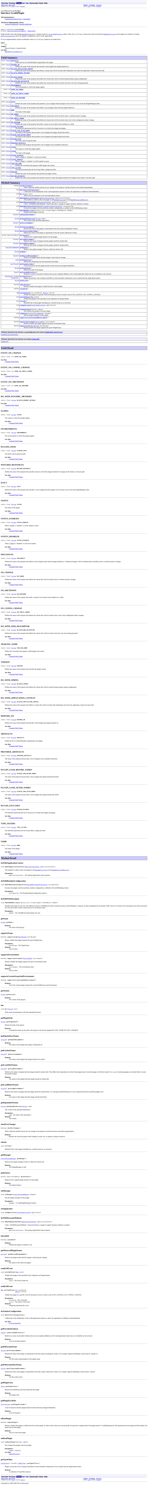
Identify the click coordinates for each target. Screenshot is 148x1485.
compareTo (5, 341)
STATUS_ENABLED (17, 159)
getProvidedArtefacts (28, 272)
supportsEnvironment (27, 322)
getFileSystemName (26, 227)
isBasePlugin (24, 284)
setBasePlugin (25, 309)
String (8, 60)
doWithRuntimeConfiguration (30, 206)
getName (22, 251)
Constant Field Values (12, 362)
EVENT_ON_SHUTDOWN (18, 98)
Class (17, 260)
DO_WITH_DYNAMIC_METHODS (20, 73)
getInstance (24, 235)
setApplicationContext (9, 334)
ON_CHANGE (15, 114)
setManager (24, 313)
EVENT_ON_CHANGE (17, 89)
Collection (8, 276)
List (11, 264)
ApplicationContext (47, 198)
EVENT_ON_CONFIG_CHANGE (20, 93)
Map (18, 293)
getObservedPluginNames (28, 256)
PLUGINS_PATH (16, 139)
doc (21, 194)
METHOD (23, 6)
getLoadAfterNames (26, 239)
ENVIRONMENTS (16, 85)
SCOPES (13, 147)
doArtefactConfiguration (29, 190)
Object (45, 293)
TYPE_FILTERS (16, 168)
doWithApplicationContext (29, 198)
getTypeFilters (25, 276)
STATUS (13, 151)
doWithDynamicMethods (28, 202)
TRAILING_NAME (16, 163)
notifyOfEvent (25, 293)
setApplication (25, 305)
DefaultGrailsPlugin (25, 24)
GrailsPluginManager (12, 247)
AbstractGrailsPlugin (11, 24)
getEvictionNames (26, 223)
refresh (22, 301)
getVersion (24, 280)
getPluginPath (25, 268)
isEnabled (23, 289)
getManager (24, 247)
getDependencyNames (27, 214)
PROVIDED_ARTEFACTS (18, 143)
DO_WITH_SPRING (17, 77)
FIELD (13, 6)
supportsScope (25, 326)
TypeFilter (14, 277)
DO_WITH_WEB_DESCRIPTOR (20, 81)
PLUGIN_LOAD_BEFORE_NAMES (21, 135)
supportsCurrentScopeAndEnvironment (33, 317)
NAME (12, 110)
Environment (40, 322)
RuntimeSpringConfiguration (51, 206)
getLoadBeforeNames (27, 243)
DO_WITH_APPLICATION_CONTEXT (22, 69)
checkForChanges (26, 185)
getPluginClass (25, 260)
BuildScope (35, 326)
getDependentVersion (27, 218)
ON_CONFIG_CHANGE (17, 118)
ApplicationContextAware (13, 19)
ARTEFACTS (15, 60)
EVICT (13, 102)
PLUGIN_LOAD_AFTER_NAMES (20, 130)
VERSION (14, 172)
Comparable (26, 19)
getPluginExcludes (26, 264)
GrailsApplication (39, 305)
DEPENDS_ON (15, 65)
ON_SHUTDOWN (15, 122)
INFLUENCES (15, 106)
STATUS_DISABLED (17, 155)
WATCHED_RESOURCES (18, 176)
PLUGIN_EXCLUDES (17, 126)
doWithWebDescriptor (27, 210)
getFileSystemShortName (28, 231)
